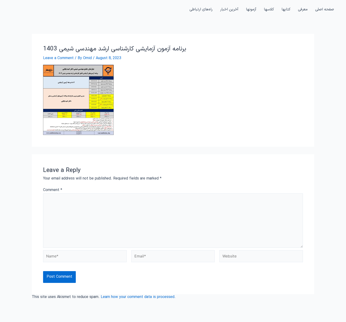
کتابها (286, 9)
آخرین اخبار (229, 9)
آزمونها (251, 9)
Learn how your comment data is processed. (138, 297)
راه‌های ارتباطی (201, 9)
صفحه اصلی (324, 9)
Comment (52, 190)
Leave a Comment (58, 58)
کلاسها (269, 9)
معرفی (303, 9)
